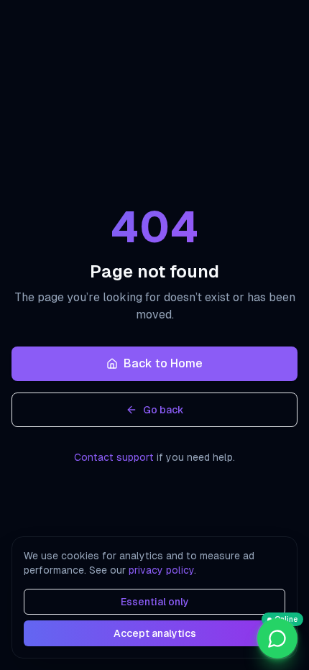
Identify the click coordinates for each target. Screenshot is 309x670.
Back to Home (163, 363)
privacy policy (161, 570)
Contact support (114, 457)
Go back (163, 410)
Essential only (155, 601)
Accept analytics (155, 633)
